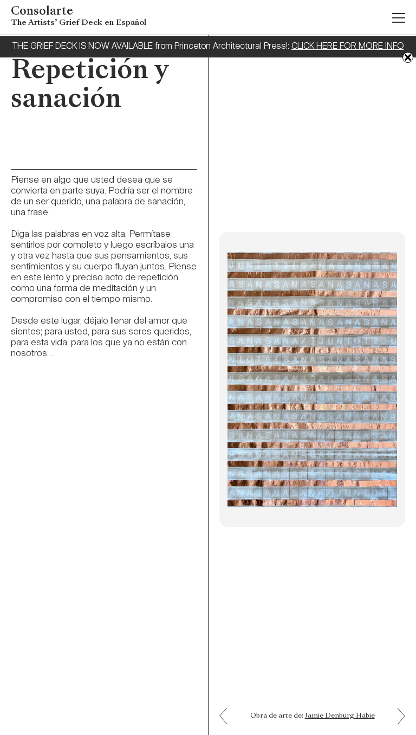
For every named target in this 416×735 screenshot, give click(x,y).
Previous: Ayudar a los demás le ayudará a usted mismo (397, 723)
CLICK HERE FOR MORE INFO (347, 46)
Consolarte (78, 17)
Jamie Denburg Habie (340, 716)
